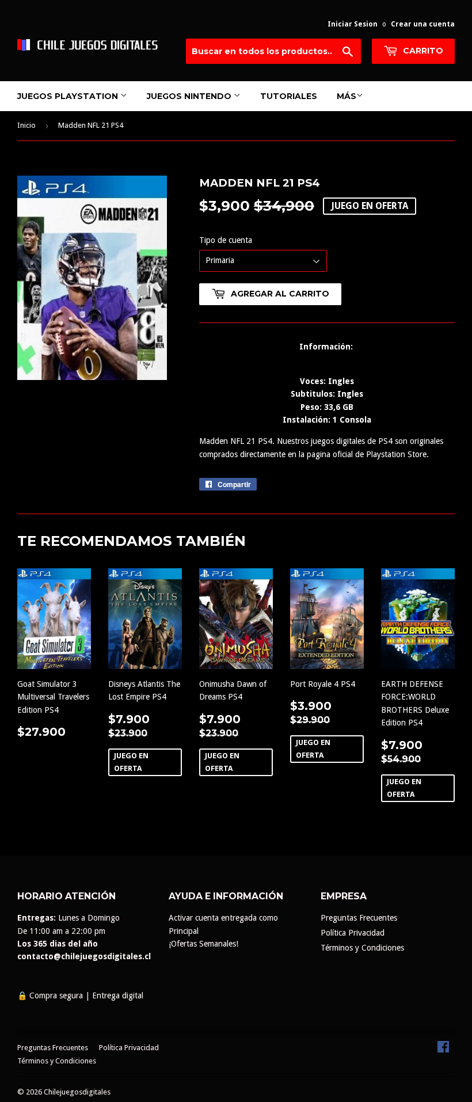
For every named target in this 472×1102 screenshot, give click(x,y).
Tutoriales (288, 96)
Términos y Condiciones (362, 947)
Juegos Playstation (68, 96)
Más (346, 96)
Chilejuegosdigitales (77, 1092)
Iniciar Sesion (353, 24)
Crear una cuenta (423, 24)
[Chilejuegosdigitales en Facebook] (443, 1049)
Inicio (26, 125)
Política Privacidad (353, 932)
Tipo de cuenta (225, 240)
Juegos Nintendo (190, 96)
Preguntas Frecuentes (359, 917)
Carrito (422, 50)
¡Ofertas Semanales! (203, 943)
